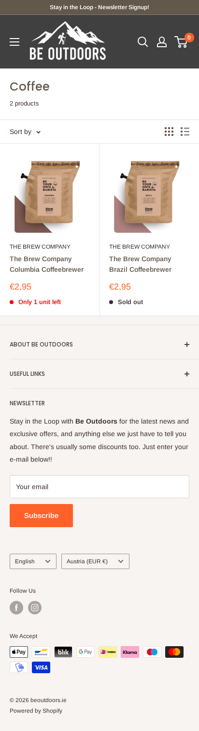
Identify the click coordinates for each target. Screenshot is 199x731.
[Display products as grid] (169, 131)
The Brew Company (40, 246)
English (25, 561)
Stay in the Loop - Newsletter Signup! (99, 7)
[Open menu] (14, 42)
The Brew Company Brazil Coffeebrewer (140, 264)
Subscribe (41, 515)
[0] (181, 42)
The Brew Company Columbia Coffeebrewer (47, 264)
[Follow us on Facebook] (16, 607)
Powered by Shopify (36, 710)
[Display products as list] (185, 131)
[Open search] (143, 42)
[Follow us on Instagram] (35, 607)
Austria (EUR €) (87, 561)
